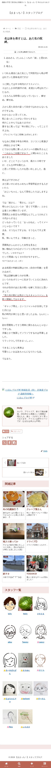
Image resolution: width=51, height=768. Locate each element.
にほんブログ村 (24, 398)
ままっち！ (17, 431)
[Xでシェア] (4, 442)
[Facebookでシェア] (9, 442)
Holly (19, 408)
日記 (6, 431)
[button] (14, 442)
